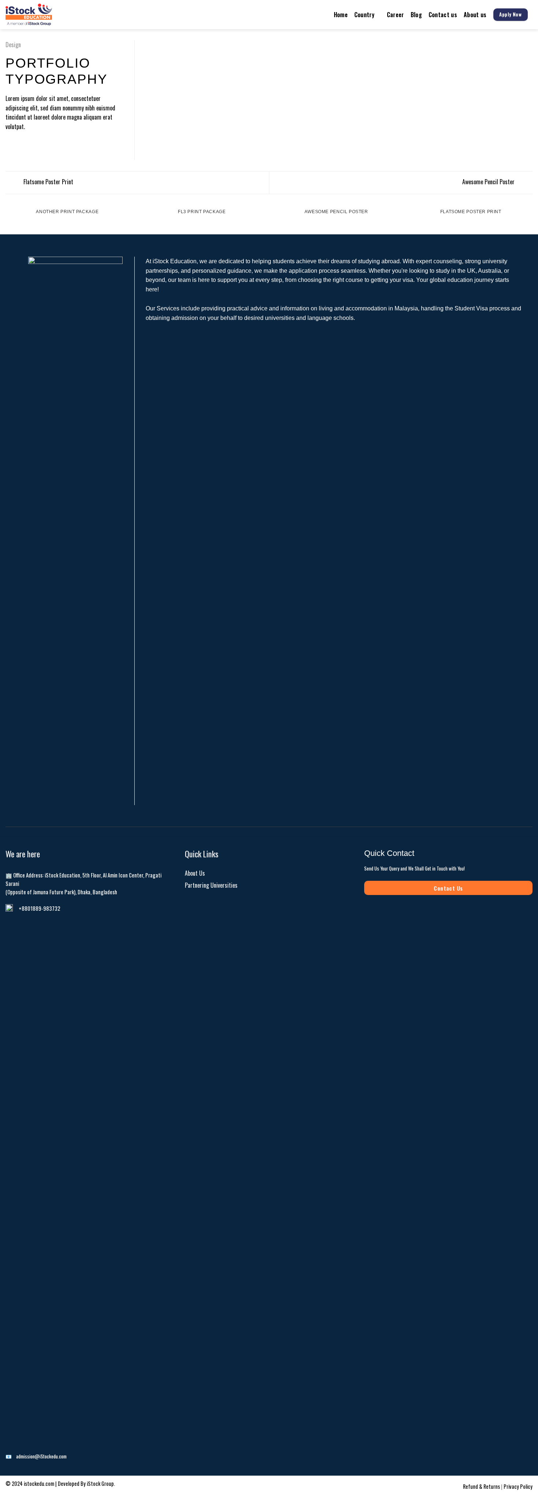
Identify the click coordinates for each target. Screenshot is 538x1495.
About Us (195, 873)
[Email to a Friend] (28, 144)
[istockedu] (46, 14)
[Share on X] (19, 144)
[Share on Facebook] (10, 144)
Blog (416, 14)
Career (395, 14)
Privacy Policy (518, 1486)
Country (364, 14)
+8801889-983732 (39, 908)
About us (475, 14)
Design (13, 44)
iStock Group (100, 1483)
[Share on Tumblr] (37, 144)
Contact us (443, 14)
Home (341, 14)
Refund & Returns (482, 1486)
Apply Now (510, 14)
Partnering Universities (211, 885)
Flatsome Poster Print (47, 181)
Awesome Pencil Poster (489, 181)
